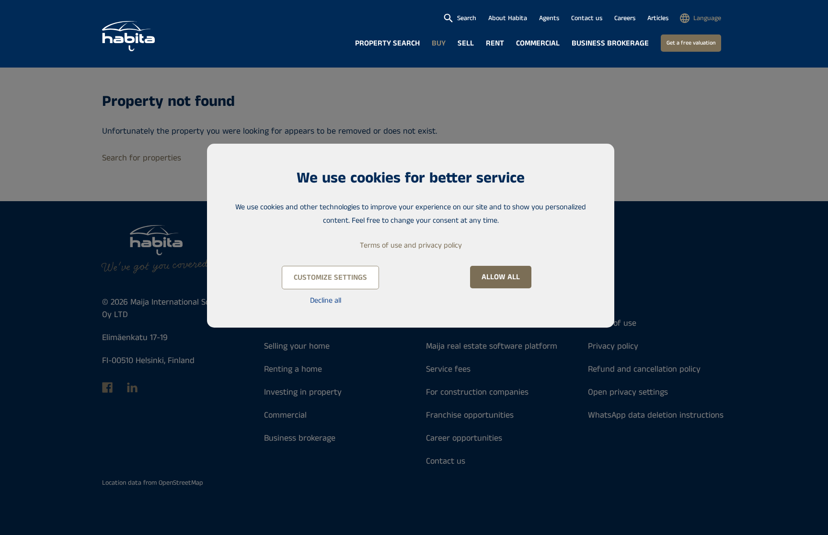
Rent (495, 43)
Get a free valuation (691, 43)
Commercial (538, 43)
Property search (387, 43)
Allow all (501, 277)
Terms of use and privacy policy (411, 245)
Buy (439, 43)
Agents (549, 18)
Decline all (325, 300)
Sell (466, 43)
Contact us (586, 18)
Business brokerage (610, 43)
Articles (657, 18)
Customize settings (330, 277)
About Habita (507, 18)
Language (707, 18)
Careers (624, 18)
